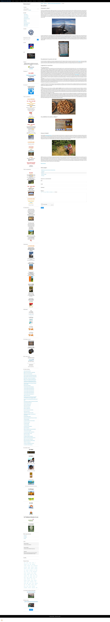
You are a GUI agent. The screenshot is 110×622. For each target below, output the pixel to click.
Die (33, 574)
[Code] (53, 192)
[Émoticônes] (54, 192)
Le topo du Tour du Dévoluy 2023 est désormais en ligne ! (30, 399)
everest (25, 574)
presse (30, 562)
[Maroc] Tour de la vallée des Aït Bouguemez (30, 379)
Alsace (27, 562)
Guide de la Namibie (26, 427)
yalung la (29, 568)
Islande (28, 581)
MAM (36, 587)
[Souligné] (43, 192)
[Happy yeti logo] (31, 160)
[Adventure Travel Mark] (31, 506)
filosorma (29, 587)
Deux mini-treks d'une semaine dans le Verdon (30, 375)
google (27, 577)
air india (30, 583)
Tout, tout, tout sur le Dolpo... (27, 430)
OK (37, 39)
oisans (32, 580)
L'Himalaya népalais (26, 419)
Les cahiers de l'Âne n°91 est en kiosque (29, 420)
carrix (24, 571)
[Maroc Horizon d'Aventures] (31, 482)
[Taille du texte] (44, 192)
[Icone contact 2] (31, 32)
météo (33, 583)
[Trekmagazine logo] (31, 329)
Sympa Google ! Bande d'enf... (28, 402)
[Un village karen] (31, 154)
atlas (24, 584)
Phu (36, 577)
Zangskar (25, 580)
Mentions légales (52, 616)
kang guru (28, 580)
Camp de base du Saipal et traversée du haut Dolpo (31, 401)
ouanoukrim (25, 587)
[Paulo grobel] (31, 314)
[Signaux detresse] (31, 322)
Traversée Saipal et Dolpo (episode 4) (29, 389)
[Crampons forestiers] (31, 343)
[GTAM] (31, 46)
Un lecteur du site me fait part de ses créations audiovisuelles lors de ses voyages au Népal (30, 397)
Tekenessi (25, 551)
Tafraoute (25, 568)
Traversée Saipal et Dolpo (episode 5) (29, 388)
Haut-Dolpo (33, 587)
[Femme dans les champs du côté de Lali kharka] (64, 148)
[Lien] (48, 192)
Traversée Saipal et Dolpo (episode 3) (29, 391)
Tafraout (25, 581)
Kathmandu (28, 578)
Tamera (79, 61)
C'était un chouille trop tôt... (27, 404)
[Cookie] (2, 620)
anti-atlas (28, 574)
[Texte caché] (49, 192)
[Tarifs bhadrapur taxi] (64, 49)
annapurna (36, 583)
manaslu (32, 584)
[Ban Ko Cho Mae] (31, 304)
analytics (29, 584)
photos (25, 578)
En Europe (25, 535)
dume (24, 562)
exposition (35, 568)
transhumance (35, 565)
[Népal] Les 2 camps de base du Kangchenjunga (54, 3)
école (31, 571)
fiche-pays (28, 565)
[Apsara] (31, 149)
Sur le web (25, 21)
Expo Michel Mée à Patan (27, 416)
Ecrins (34, 578)
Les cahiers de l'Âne (26, 423)
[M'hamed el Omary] (31, 467)
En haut (31, 609)
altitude (31, 574)
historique (25, 564)
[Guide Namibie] (31, 267)
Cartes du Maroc (26, 543)
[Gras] (41, 192)
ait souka (35, 580)
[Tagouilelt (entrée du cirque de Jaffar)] (31, 194)
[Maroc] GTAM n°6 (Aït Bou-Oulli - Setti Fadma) (30, 376)
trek (27, 583)
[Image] (50, 192)
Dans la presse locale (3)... (27, 385)
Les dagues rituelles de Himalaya (28, 436)
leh (26, 584)
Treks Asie (45, 3)
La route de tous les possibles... (28, 426)
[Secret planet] (31, 166)
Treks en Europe (26, 17)
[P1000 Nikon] (31, 351)
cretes (27, 571)
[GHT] (31, 56)
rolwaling (25, 565)
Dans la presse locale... (27, 411)
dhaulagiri (30, 577)
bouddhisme (32, 581)
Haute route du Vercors (27, 395)
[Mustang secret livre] (31, 219)
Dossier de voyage (43, 174)
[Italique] (42, 192)
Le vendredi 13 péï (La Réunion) (28, 444)
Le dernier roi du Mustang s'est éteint (29, 443)
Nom (41, 180)
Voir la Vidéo (31, 68)
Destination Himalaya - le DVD (28, 433)
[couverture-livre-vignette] (31, 255)
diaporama (33, 564)
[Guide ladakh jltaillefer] (31, 289)
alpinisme (32, 568)
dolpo (32, 578)
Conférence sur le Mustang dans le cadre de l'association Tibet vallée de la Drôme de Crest (30, 381)
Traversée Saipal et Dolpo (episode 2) (29, 392)
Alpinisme (25, 20)
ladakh (35, 581)
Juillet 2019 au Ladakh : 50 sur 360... (29, 412)
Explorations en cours (27, 18)
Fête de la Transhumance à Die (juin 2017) (29, 437)
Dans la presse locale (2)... (27, 405)
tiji (29, 571)
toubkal (25, 583)
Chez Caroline (77, 74)
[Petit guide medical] (31, 279)
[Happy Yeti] (31, 452)
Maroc (36, 574)
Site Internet (42, 187)
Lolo (28, 564)
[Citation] (46, 192)
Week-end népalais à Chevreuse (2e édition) (30, 429)
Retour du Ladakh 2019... (27, 408)
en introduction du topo (48, 135)
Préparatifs (42, 171)
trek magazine (35, 571)
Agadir (25, 577)
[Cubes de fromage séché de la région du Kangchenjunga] (64, 107)
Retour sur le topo (43, 163)
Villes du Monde (26, 24)
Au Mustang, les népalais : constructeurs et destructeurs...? (29, 414)
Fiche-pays (42, 175)
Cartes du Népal (26, 547)
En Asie (25, 538)
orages (33, 562)
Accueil (42, 3)
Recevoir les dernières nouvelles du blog (29, 440)
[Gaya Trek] (31, 528)
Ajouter (42, 207)
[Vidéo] (52, 192)
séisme (36, 584)
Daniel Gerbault (32, 151)
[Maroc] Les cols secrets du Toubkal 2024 (29, 372)
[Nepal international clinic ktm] (64, 125)
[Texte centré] (47, 192)
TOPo (34, 577)
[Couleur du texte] (45, 192)
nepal (32, 565)
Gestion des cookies (57, 616)
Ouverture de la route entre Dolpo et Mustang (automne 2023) (30, 383)
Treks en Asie (26, 14)
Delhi (30, 564)
